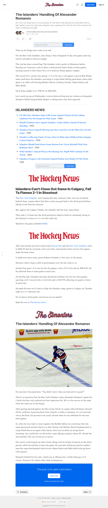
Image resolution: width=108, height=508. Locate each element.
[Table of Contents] (2, 254)
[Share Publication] (82, 5)
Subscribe (90, 5)
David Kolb (40, 32)
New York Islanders (28, 198)
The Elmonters (52, 32)
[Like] (18, 39)
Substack (45, 506)
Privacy (53, 498)
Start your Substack (50, 502)
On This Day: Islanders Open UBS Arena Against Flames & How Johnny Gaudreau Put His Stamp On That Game (52, 117)
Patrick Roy (56, 245)
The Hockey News (38, 302)
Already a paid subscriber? (54, 481)
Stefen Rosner (31, 32)
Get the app (62, 502)
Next (86, 492)
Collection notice (66, 498)
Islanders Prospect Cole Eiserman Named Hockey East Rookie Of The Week (53, 158)
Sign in (101, 5)
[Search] (77, 5)
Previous (23, 492)
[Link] (12, 110)
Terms (58, 498)
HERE (44, 223)
